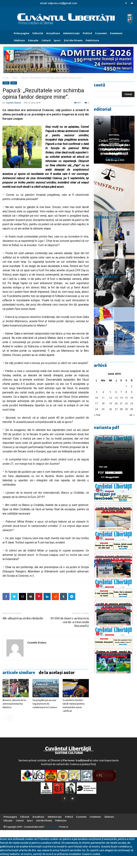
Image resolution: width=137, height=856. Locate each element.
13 (116, 397)
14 (121, 397)
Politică (87, 33)
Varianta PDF (106, 427)
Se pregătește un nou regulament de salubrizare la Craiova (44, 704)
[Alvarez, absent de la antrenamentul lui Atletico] (15, 688)
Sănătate (19, 40)
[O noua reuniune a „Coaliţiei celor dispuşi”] (114, 235)
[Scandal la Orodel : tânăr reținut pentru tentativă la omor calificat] (76, 688)
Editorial (37, 33)
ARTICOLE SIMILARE (18, 672)
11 (103, 397)
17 (96, 403)
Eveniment (116, 33)
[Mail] (132, 3)
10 (96, 397)
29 (126, 409)
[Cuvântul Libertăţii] (68, 18)
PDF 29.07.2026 (110, 473)
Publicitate (92, 40)
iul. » (132, 414)
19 (110, 403)
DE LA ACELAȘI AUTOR (57, 672)
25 (103, 409)
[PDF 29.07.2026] (114, 649)
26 (110, 409)
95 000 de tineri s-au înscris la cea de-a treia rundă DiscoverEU (69, 622)
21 (121, 403)
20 (116, 403)
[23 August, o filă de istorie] (114, 283)
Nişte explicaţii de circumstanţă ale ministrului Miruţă (114, 149)
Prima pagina (21, 33)
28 (121, 409)
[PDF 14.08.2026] (114, 506)
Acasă (5, 77)
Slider (15, 77)
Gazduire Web (52, 826)
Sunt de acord (109, 854)
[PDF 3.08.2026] (114, 601)
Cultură (46, 40)
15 (126, 397)
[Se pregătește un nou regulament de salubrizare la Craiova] (45, 688)
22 (126, 403)
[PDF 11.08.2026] (114, 554)
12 (110, 397)
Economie (101, 33)
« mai (97, 414)
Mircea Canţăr (113, 158)
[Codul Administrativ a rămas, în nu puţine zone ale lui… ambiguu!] (114, 187)
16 (131, 397)
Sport (57, 40)
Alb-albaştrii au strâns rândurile (22, 618)
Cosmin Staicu (13, 102)
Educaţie (33, 40)
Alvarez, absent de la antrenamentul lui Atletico (14, 704)
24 (96, 409)
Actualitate (53, 33)
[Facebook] (126, 3)
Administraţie (71, 33)
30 (131, 409)
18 (103, 403)
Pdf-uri (103, 467)
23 (131, 403)
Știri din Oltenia (73, 40)
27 (116, 409)
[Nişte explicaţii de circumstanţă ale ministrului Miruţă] (114, 331)
